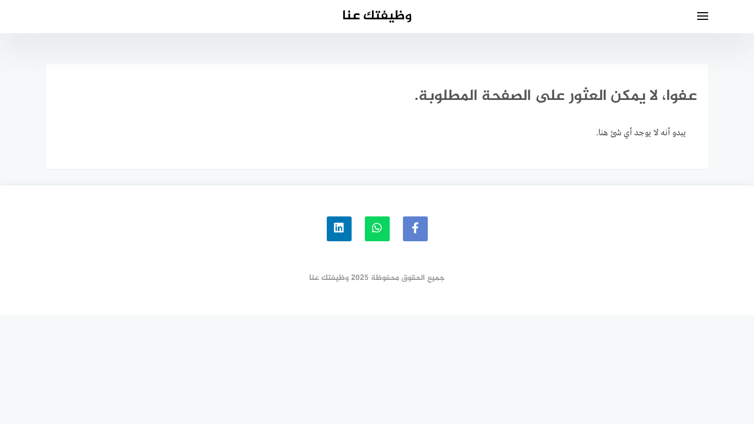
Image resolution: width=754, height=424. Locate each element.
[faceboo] (415, 228)
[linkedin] (339, 228)
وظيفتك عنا (377, 16)
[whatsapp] (377, 228)
